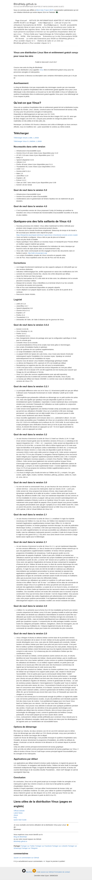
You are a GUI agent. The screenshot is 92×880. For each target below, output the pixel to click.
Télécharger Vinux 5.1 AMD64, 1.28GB (28, 141)
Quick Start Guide (20, 820)
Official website (19, 811)
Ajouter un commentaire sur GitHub (26, 858)
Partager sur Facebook (43, 846)
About (16, 815)
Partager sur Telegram (30, 848)
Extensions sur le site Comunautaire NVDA (60, 36)
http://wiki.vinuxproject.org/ (37, 253)
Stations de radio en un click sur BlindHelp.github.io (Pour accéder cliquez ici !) (38, 42)
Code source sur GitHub (45, 872)
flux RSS (29, 872)
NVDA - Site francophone (31, 36)
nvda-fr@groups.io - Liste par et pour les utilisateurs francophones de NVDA (42, 23)
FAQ (15, 817)
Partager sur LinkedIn (60, 846)
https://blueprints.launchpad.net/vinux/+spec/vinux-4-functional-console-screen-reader (47, 235)
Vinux (41, 70)
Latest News (18, 813)
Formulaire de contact (62, 872)
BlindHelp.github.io (25, 4)
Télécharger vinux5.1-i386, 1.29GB (26, 138)
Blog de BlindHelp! (20, 837)
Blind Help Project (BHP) (45, 10)
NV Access (19, 38)
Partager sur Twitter (28, 846)
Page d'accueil (21, 20)
